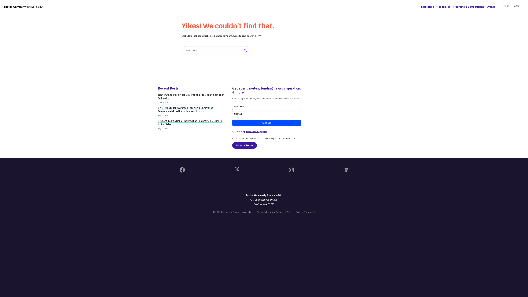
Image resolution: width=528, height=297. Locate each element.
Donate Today (244, 145)
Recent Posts (168, 88)
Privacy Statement (305, 212)
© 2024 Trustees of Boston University (232, 212)
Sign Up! (266, 123)
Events (491, 6)
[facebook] (182, 170)
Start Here (427, 6)
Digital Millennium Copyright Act (273, 212)
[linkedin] (346, 170)
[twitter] (237, 170)
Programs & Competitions (468, 6)
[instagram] (291, 170)
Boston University (264, 183)
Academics (443, 6)
